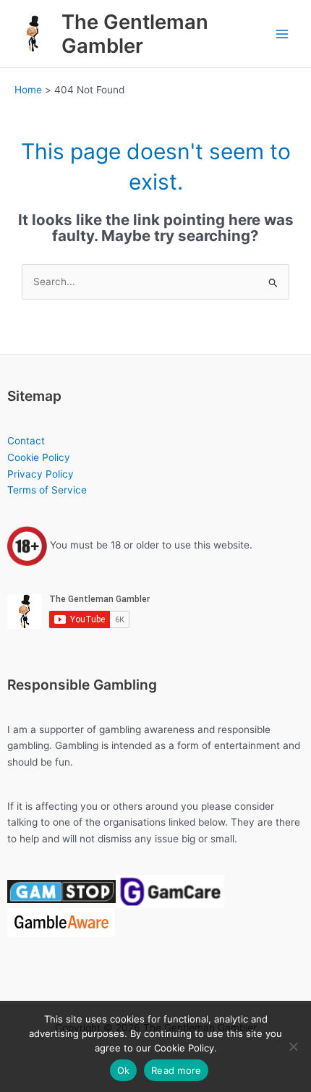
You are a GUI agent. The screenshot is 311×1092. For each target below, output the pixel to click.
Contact (26, 440)
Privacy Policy (40, 474)
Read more (176, 1070)
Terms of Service (47, 490)
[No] (293, 1046)
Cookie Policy (38, 457)
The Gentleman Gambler (134, 33)
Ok (123, 1070)
